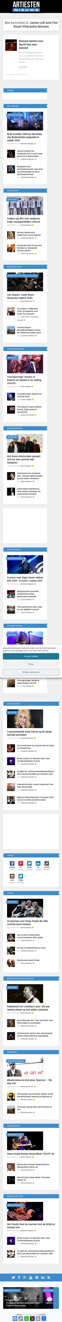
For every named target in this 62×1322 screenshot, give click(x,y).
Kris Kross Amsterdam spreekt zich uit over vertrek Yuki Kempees (24, 459)
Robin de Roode (27, 254)
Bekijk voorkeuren (31, 672)
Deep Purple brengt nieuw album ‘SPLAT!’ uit (30, 1153)
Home (19, 1314)
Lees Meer (23, 67)
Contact (42, 1314)
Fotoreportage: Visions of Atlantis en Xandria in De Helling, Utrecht (24, 380)
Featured (12, 635)
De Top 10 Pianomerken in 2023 (31, 948)
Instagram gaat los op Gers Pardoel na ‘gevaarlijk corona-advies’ (29, 248)
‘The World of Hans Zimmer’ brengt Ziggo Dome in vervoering (29, 409)
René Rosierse (26, 301)
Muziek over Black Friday (28, 960)
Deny (31, 664)
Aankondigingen (15, 115)
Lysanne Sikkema (28, 336)
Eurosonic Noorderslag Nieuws (22, 276)
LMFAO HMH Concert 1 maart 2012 (22, 1303)
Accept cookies (31, 656)
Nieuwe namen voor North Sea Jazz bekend (31, 45)
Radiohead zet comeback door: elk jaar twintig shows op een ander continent (29, 476)
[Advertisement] (25, 526)
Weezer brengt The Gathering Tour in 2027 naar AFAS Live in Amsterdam (30, 153)
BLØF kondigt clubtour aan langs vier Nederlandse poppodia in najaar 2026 (24, 137)
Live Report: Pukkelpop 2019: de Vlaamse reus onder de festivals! (27, 311)
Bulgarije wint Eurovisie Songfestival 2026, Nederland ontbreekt (28, 594)
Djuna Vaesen (26, 225)
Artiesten (12, 199)
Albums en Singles (16, 1061)
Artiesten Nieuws (27, 144)
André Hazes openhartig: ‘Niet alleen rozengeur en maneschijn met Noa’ (29, 491)
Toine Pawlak (26, 387)
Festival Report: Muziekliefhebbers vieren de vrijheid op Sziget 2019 (29, 330)
